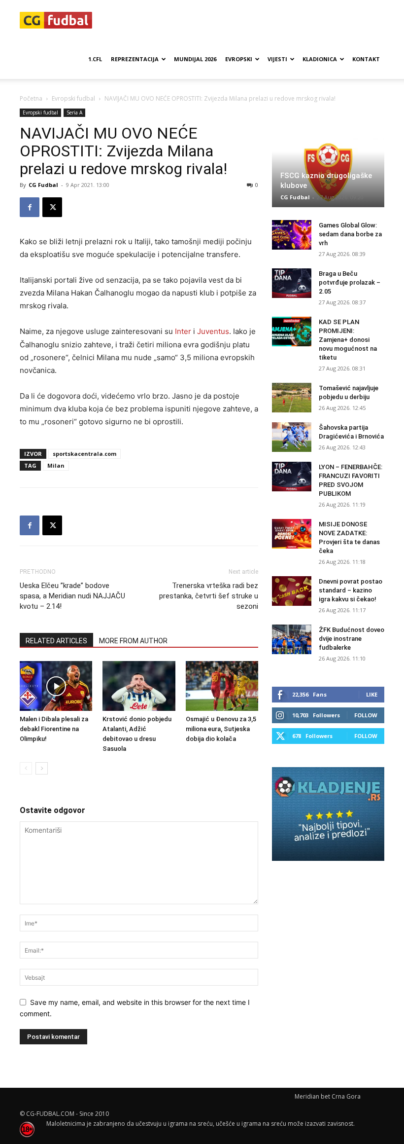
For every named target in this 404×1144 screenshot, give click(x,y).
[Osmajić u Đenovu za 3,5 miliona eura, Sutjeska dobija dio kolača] (222, 686)
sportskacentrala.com (84, 453)
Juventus (213, 331)
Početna (31, 98)
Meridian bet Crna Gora (328, 1096)
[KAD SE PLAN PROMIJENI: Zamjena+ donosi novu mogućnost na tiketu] (291, 331)
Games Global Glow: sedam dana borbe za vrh (350, 234)
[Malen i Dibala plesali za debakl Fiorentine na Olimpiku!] (56, 686)
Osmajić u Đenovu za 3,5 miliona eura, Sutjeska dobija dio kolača (221, 728)
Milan (56, 465)
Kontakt (366, 59)
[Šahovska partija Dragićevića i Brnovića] (291, 437)
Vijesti (277, 59)
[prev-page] (26, 768)
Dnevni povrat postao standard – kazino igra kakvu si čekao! (350, 590)
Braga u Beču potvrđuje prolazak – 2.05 (349, 282)
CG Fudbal (43, 184)
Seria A (74, 112)
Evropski (238, 59)
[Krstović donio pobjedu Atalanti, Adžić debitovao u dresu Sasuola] (138, 686)
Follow (365, 715)
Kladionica (320, 59)
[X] (52, 207)
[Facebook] (29, 207)
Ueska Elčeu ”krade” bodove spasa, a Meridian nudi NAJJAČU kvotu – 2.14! (72, 596)
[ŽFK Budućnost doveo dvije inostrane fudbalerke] (291, 639)
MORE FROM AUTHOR (133, 641)
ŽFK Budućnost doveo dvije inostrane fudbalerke (351, 638)
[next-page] (41, 768)
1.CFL (95, 59)
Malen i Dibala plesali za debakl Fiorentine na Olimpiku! (54, 728)
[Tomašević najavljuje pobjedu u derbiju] (291, 397)
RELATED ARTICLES (56, 641)
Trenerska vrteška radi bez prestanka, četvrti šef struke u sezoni (208, 596)
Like (371, 694)
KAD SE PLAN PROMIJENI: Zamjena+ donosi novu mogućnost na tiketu (348, 339)
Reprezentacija (135, 59)
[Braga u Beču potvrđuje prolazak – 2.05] (291, 283)
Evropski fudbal (73, 98)
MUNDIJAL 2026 (195, 59)
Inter (183, 331)
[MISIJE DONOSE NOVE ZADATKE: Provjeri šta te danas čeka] (291, 534)
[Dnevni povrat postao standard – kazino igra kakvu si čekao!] (291, 591)
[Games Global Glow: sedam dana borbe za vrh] (291, 235)
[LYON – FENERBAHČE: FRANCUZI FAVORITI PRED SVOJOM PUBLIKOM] (291, 476)
